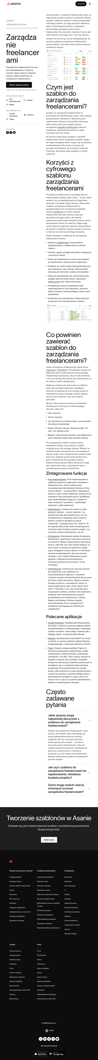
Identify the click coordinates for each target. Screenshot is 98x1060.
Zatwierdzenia (54, 509)
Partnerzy (12, 994)
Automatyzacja (54, 569)
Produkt (67, 894)
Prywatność (41, 990)
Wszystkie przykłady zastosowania (48, 928)
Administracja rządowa (72, 912)
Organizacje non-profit (72, 925)
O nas (39, 951)
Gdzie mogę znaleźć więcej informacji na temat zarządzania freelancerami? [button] (66, 788)
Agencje (67, 929)
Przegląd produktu (15, 877)
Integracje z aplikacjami (17, 907)
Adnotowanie (54, 536)
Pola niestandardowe (57, 479)
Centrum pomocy (15, 951)
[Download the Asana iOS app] (40, 1053)
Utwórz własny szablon (19, 85)
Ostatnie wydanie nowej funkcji (19, 885)
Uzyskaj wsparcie (15, 955)
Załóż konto (49, 840)
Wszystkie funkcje (15, 881)
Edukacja (68, 916)
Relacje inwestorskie (44, 981)
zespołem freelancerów (68, 127)
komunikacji (62, 370)
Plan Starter (13, 894)
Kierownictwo (41, 955)
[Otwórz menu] (89, 3)
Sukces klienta (14, 985)
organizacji (51, 370)
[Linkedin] (45, 1039)
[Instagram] (49, 1039)
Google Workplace (56, 623)
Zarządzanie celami (43, 890)
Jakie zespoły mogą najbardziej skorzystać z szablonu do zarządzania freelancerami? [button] (64, 720)
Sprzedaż (68, 899)
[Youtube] (57, 1039)
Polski (51, 1030)
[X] (41, 1039)
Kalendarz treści (42, 881)
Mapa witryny (13, 998)
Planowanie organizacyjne (45, 899)
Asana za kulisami (43, 968)
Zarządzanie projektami (17, 916)
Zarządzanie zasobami (16, 920)
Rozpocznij (81, 4)
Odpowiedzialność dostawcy (46, 994)
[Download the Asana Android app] (56, 1053)
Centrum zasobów (15, 972)
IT (65, 890)
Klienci (39, 959)
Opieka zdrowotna (71, 903)
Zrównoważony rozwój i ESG (46, 998)
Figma (50, 648)
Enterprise (12, 903)
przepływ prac (63, 242)
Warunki (44, 1046)
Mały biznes (68, 877)
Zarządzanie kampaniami (45, 877)
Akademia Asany (14, 959)
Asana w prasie (42, 977)
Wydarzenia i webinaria (17, 977)
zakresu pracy (54, 282)
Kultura (39, 972)
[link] (10, 21)
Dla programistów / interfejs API (19, 990)
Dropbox (51, 638)
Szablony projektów (15, 981)
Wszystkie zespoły (70, 933)
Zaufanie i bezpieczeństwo (46, 985)
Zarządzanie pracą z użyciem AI (19, 912)
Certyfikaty (13, 964)
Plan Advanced (14, 899)
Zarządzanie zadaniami (44, 923)
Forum (11, 968)
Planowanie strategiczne (45, 915)
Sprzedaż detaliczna (71, 907)
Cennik (11, 890)
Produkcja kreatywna (44, 885)
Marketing (68, 881)
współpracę (58, 212)
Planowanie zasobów (44, 910)
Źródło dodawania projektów (46, 919)
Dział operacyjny (70, 885)
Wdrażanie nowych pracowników (48, 894)
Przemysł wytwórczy (71, 920)
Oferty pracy (41, 964)
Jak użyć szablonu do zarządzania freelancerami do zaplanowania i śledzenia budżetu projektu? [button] (67, 772)
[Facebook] (53, 1039)
